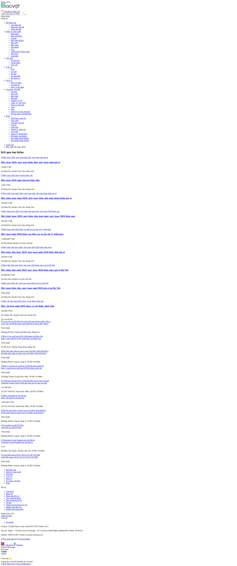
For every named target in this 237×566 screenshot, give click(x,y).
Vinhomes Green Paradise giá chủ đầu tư (17, 442)
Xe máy (14, 72)
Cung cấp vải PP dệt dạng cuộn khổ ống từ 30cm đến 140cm (24, 324)
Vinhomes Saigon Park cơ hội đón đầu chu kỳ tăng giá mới (24, 383)
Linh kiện (14, 56)
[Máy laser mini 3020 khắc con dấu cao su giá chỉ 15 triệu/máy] (26, 229)
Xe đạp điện (15, 76)
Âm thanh (15, 47)
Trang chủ (10, 145)
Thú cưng (15, 121)
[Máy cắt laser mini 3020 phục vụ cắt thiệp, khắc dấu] (22, 301)
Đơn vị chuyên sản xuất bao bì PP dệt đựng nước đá (21, 368)
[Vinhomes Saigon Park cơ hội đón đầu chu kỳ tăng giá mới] (25, 381)
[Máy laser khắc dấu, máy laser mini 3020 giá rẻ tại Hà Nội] (24, 283)
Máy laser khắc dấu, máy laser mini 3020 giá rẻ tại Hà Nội (30, 288)
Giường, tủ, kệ (16, 100)
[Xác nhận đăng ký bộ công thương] (15, 539)
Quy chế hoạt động (13, 498)
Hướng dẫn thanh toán (14, 509)
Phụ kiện (14, 54)
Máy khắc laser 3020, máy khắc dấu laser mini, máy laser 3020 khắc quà (38, 216)
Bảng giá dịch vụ (12, 496)
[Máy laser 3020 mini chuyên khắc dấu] (17, 175)
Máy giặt (14, 94)
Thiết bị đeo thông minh (20, 52)
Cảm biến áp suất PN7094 (11, 427)
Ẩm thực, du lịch (17, 123)
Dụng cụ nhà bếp (17, 105)
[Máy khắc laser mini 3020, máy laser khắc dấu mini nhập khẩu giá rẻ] (29, 193)
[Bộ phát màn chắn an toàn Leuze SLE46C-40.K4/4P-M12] (25, 351)
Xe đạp (14, 74)
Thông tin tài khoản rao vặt (16, 505)
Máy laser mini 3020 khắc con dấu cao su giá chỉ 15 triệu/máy (32, 234)
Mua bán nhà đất (17, 27)
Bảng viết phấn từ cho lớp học (13, 398)
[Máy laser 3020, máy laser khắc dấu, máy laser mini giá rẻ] (24, 157)
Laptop (13, 38)
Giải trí (13, 125)
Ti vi (12, 49)
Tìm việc (14, 65)
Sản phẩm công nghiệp (20, 138)
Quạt (13, 107)
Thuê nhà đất (16, 29)
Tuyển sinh (15, 60)
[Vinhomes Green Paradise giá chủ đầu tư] (18, 440)
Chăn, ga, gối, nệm (18, 103)
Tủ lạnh (14, 92)
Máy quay (15, 45)
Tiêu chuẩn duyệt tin (14, 500)
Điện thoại (15, 34)
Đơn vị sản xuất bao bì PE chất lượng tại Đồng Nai (21, 338)
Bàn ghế (14, 98)
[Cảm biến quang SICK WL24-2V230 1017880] (20, 455)
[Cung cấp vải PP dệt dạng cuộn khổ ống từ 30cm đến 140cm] (25, 321)
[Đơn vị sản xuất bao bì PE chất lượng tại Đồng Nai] (22, 336)
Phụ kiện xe (15, 78)
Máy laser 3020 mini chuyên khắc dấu (20, 180)
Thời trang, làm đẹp (18, 118)
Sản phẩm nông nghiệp (20, 141)
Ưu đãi (8, 503)
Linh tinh (14, 127)
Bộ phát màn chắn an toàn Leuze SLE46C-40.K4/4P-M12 (24, 353)
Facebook (10, 522)
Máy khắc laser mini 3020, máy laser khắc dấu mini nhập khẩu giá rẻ (36, 198)
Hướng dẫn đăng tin (14, 507)
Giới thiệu (10, 491)
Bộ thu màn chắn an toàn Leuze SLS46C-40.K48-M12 (22, 413)
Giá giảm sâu (16, 25)
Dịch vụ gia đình (17, 87)
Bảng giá (9, 494)
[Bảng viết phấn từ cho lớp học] (14, 396)
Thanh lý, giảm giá (18, 129)
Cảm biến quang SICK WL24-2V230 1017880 (19, 457)
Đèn (12, 109)
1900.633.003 (6, 516)
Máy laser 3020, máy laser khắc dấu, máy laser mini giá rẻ (30, 162)
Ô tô (12, 69)
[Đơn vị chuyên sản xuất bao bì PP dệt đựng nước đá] (22, 366)
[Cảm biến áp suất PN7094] (12, 425)
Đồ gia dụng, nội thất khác (21, 114)
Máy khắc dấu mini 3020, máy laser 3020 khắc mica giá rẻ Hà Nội (34, 270)
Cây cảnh (14, 132)
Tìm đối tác (15, 85)
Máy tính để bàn (17, 40)
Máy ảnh (14, 43)
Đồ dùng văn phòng (19, 136)
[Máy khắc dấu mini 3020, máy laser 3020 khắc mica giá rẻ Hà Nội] (28, 265)
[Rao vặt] (10, 8)
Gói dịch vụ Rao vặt (12, 11)
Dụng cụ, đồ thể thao (19, 134)
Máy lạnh (14, 96)
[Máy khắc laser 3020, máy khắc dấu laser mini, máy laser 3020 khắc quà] (30, 211)
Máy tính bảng (16, 36)
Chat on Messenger (23, 564)
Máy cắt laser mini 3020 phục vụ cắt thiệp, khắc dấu (27, 306)
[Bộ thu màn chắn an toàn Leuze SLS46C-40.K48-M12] (23, 410)
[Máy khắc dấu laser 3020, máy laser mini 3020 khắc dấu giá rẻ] (26, 247)
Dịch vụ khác (16, 83)
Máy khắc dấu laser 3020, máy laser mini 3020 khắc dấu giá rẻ (33, 252)
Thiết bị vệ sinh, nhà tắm (20, 112)
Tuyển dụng (15, 63)
